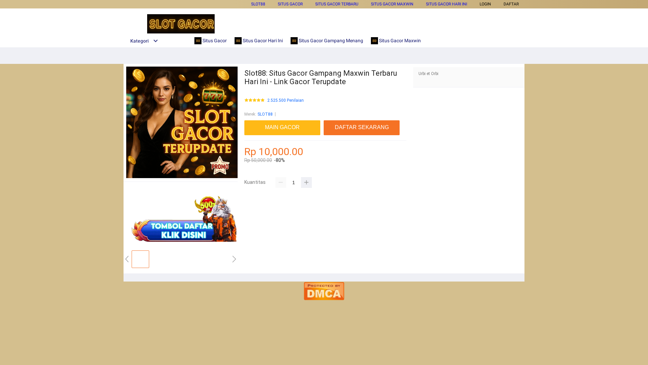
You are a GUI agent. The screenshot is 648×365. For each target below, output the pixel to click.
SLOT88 (258, 4)
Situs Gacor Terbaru (336, 4)
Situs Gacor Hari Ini (446, 4)
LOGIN (485, 4)
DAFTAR (511, 4)
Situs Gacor (290, 4)
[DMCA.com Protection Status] (324, 298)
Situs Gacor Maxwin (392, 4)
